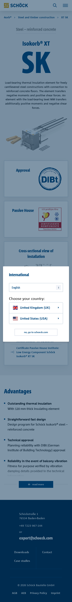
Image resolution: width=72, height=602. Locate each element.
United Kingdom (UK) (35, 308)
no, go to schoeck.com (36, 332)
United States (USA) (33, 318)
